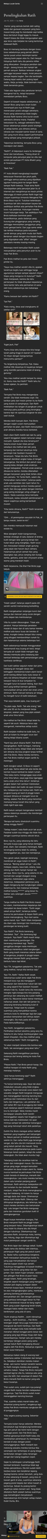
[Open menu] (41, 3)
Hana (21, 21)
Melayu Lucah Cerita (12, 4)
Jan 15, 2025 (9, 21)
